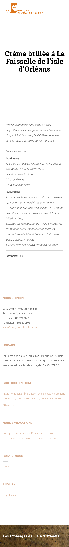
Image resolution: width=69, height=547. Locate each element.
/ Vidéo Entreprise (36, 433)
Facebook (7, 466)
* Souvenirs (8, 405)
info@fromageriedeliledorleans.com (20, 327)
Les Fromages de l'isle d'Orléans (31, 536)
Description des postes (14, 433)
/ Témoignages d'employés (43, 438)
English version (10, 495)
